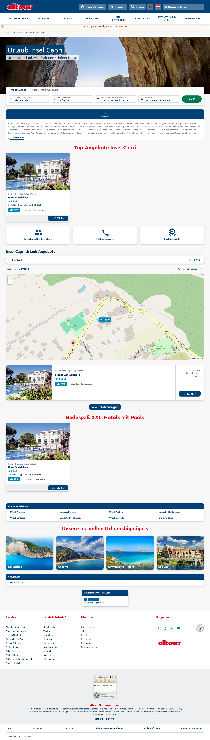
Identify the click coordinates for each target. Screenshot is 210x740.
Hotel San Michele (18, 197)
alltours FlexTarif (13, 635)
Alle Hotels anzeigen (105, 407)
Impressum (37, 728)
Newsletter (86, 635)
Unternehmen (87, 627)
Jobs (83, 631)
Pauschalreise (18, 90)
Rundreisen (48, 643)
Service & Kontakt (14, 643)
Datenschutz (87, 643)
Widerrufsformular (152, 728)
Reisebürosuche (13, 651)
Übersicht (105, 116)
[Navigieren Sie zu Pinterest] (172, 628)
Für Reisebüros (12, 655)
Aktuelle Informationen (16, 627)
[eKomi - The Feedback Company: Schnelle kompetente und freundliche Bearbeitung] (105, 687)
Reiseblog (47, 639)
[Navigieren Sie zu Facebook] (158, 628)
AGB (10, 728)
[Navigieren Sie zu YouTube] (178, 628)
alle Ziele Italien (166, 517)
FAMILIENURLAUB (191, 18)
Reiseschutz (48, 651)
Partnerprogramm (89, 647)
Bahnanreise (49, 655)
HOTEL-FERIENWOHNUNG (117, 18)
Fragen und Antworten (16, 631)
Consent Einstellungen (191, 728)
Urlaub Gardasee (17, 517)
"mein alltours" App (14, 639)
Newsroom (86, 639)
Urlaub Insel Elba (116, 517)
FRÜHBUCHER (92, 18)
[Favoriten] (150, 7)
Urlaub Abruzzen (17, 512)
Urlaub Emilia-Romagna (169, 512)
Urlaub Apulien (116, 512)
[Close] (207, 26)
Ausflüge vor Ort (50, 647)
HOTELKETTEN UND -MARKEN (167, 18)
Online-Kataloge (13, 647)
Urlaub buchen (50, 627)
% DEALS (68, 18)
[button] (105, 317)
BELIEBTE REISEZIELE (18, 18)
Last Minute (48, 635)
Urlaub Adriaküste (68, 512)
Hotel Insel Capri (17, 582)
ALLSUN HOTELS (142, 18)
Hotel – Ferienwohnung (45, 90)
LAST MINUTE (43, 18)
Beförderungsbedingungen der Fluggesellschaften (20, 661)
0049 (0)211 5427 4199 (105, 719)
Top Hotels (48, 631)
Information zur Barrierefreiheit (109, 728)
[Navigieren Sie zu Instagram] (165, 628)
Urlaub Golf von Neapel (70, 517)
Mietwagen (48, 659)
